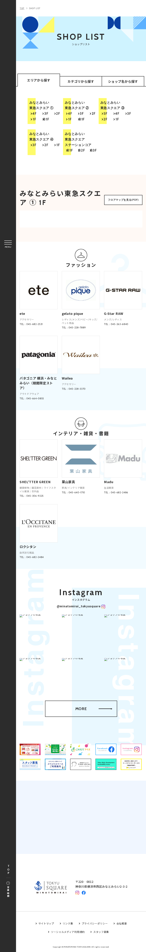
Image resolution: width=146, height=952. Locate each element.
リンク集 (68, 923)
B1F (46, 119)
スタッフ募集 (101, 932)
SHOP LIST (34, 8)
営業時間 (8, 892)
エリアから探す (38, 80)
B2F (82, 150)
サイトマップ (46, 923)
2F (58, 113)
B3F (93, 150)
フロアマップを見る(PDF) (123, 199)
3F (46, 113)
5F (105, 113)
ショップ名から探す (123, 81)
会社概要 (121, 923)
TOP (8, 869)
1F (34, 119)
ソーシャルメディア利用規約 (68, 932)
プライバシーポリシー (95, 923)
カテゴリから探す (80, 81)
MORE (81, 708)
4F (34, 113)
